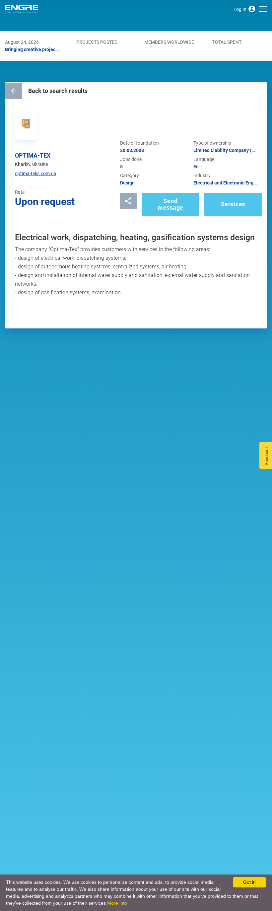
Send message (170, 204)
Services (233, 204)
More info (117, 903)
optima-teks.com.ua (35, 173)
